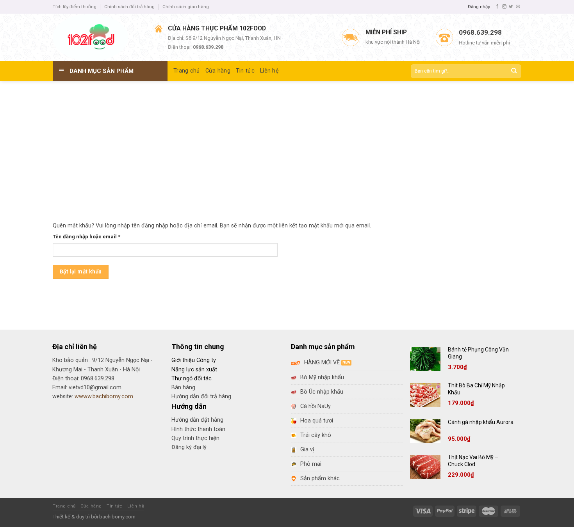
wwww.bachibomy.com (104, 396)
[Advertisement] (287, 139)
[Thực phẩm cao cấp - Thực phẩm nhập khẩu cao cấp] (98, 37)
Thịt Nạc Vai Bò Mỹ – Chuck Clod (473, 460)
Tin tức (245, 70)
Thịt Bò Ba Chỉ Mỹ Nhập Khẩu (476, 389)
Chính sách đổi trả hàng (129, 6)
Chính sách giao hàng (185, 6)
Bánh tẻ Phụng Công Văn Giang (478, 353)
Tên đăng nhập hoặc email (92, 237)
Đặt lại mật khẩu (81, 271)
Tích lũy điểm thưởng (74, 6)
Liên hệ (269, 70)
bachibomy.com (117, 517)
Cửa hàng (217, 70)
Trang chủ (186, 70)
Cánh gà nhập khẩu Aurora (480, 422)
